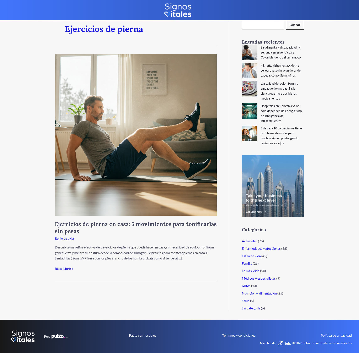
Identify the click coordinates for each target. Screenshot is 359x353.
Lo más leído (250, 271)
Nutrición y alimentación (259, 293)
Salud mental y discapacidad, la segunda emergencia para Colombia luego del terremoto (281, 52)
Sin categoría (251, 308)
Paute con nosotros (142, 335)
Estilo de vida (64, 238)
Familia (247, 263)
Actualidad (249, 241)
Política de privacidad (336, 335)
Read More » (64, 268)
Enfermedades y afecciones (261, 248)
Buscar (295, 25)
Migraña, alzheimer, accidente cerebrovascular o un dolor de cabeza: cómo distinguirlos (281, 70)
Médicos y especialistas (259, 278)
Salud (246, 301)
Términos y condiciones (238, 335)
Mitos (246, 286)
